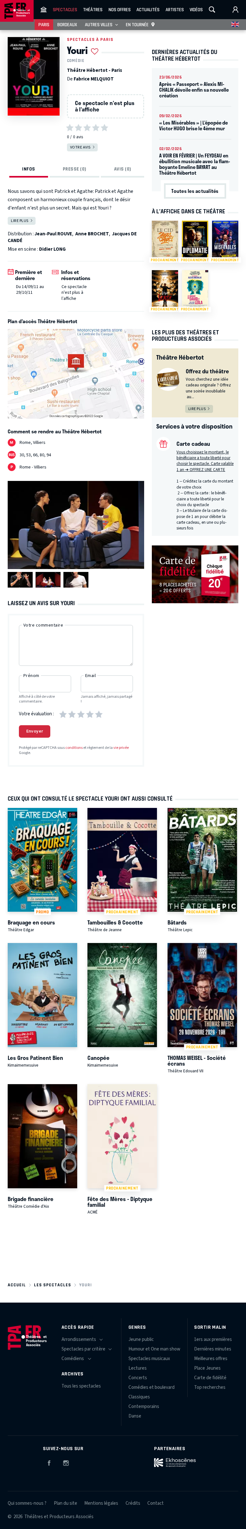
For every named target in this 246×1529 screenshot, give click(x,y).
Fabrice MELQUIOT (94, 79)
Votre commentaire (43, 625)
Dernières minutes (212, 1349)
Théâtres (92, 9)
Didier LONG (52, 249)
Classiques (139, 1397)
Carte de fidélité (210, 1377)
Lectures (137, 1368)
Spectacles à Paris (90, 39)
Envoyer (34, 731)
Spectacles (65, 9)
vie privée (121, 747)
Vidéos (196, 9)
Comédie (76, 60)
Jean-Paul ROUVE (53, 234)
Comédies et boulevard (151, 1387)
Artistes (175, 9)
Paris (43, 24)
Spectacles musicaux (149, 1358)
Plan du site (65, 1503)
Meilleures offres (210, 1358)
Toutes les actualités (194, 191)
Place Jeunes (207, 1368)
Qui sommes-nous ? (27, 1503)
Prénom (31, 676)
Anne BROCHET (92, 234)
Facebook (49, 1462)
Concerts (137, 1377)
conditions (74, 747)
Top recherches (210, 1387)
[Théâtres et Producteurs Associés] (43, 9)
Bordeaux (67, 24)
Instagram (66, 1462)
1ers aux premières (213, 1339)
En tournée (137, 24)
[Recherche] (212, 9)
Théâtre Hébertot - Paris (94, 70)
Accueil (17, 1284)
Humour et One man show (154, 1349)
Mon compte (235, 9)
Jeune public (141, 1339)
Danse (134, 1416)
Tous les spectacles (81, 1386)
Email (90, 676)
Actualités (148, 9)
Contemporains (143, 1406)
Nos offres (120, 9)
